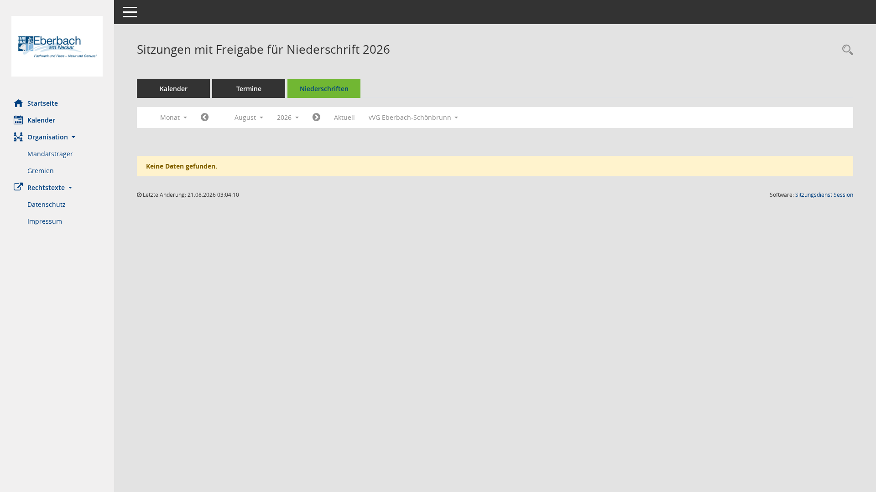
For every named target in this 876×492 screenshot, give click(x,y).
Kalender (41, 120)
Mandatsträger (50, 153)
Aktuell (344, 117)
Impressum (44, 221)
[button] (57, 136)
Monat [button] (171, 117)
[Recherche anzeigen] (845, 50)
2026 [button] (285, 117)
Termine (248, 88)
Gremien (40, 170)
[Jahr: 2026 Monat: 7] (204, 117)
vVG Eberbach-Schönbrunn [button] (411, 117)
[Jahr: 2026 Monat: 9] (316, 117)
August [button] (246, 117)
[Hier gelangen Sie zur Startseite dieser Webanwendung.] (57, 46)
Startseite (42, 103)
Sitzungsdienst (824, 195)
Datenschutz (46, 204)
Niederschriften (324, 88)
